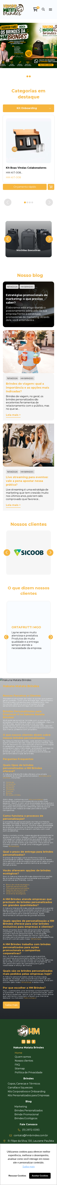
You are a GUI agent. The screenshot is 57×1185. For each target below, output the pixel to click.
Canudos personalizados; (18, 888)
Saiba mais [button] (28, 1166)
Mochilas (10, 786)
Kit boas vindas (13, 795)
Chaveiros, (11, 784)
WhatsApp (14, 846)
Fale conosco (30, 998)
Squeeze (10, 787)
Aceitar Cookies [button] (40, 1175)
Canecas (10, 782)
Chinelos (10, 789)
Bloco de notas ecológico (17, 884)
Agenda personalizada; (17, 886)
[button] (43, 9)
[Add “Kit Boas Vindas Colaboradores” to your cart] (51, 187)
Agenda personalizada (16, 890)
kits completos (36, 799)
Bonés (9, 793)
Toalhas (9, 791)
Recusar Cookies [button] (17, 1175)
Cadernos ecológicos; (16, 892)
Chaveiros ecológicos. (16, 893)
